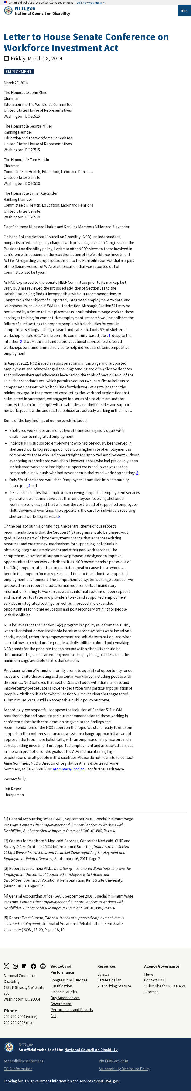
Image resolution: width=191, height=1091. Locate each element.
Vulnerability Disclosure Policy (124, 1068)
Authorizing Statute (114, 986)
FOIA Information (18, 1068)
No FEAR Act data (113, 1060)
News (148, 974)
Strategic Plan (109, 980)
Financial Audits (64, 991)
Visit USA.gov (107, 1081)
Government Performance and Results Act (72, 1009)
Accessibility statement (23, 1060)
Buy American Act (65, 997)
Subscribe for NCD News (164, 986)
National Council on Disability (91, 1049)
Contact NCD (155, 980)
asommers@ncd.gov (69, 769)
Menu (184, 11)
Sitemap (151, 991)
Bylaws (103, 974)
